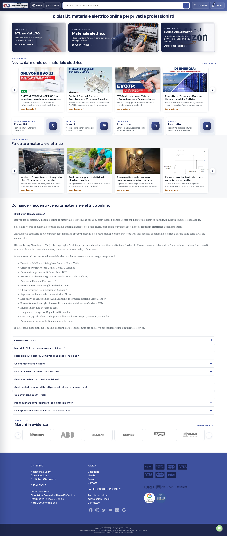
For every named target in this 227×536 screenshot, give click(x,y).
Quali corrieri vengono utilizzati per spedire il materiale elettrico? (50, 387)
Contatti (93, 483)
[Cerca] (186, 5)
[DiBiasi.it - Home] (15, 5)
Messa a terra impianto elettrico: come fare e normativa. (184, 179)
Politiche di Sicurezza (43, 479)
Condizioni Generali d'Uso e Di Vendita (53, 495)
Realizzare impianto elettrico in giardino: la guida (87, 179)
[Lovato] (128, 435)
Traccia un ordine (97, 495)
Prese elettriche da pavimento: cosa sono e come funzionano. (135, 179)
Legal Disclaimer (40, 491)
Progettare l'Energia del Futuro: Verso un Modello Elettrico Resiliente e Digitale (183, 99)
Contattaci (94, 502)
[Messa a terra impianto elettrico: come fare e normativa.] (186, 161)
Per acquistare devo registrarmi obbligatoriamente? (43, 402)
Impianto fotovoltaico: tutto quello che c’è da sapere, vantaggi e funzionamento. (41, 180)
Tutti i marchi (203, 425)
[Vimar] (159, 435)
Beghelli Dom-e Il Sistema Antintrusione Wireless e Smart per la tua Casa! (89, 99)
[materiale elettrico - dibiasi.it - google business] (124, 510)
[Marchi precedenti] (18, 435)
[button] (37, 5)
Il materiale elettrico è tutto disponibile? (36, 371)
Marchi (91, 475)
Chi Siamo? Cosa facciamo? (29, 213)
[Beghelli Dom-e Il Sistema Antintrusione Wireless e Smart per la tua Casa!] (89, 80)
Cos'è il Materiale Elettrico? (29, 363)
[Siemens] (67, 435)
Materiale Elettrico (109, 527)
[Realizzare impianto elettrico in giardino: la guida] (89, 161)
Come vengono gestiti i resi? (30, 394)
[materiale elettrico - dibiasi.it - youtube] (110, 510)
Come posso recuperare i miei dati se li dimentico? (42, 410)
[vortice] (190, 435)
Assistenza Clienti (41, 471)
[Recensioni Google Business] (149, 498)
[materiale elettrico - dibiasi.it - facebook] (90, 510)
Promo (91, 479)
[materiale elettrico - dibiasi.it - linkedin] (117, 510)
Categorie (94, 471)
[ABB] (36, 435)
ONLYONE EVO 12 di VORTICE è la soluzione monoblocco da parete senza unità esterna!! (40, 99)
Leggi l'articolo (27, 109)
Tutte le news (206, 63)
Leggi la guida (27, 190)
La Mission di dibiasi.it (26, 340)
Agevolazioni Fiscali (99, 499)
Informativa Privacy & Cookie (47, 499)
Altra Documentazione (44, 502)
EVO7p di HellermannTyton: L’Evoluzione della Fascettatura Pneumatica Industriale (135, 99)
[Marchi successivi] (209, 435)
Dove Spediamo (40, 475)
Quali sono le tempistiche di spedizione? (36, 379)
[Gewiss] (98, 435)
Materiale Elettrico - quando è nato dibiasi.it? (39, 348)
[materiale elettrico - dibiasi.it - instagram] (97, 510)
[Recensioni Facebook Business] (160, 498)
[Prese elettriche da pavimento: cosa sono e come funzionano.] (137, 161)
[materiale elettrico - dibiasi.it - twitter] (104, 510)
